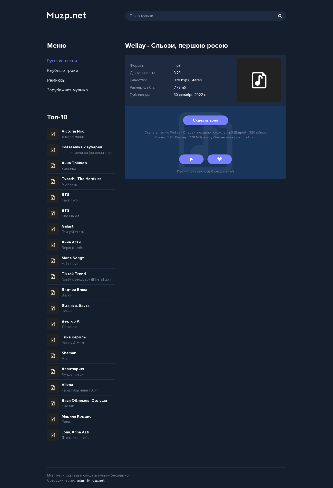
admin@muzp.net (91, 480)
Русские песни (62, 60)
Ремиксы (56, 80)
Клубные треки (62, 70)
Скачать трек (205, 120)
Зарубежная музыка (67, 90)
